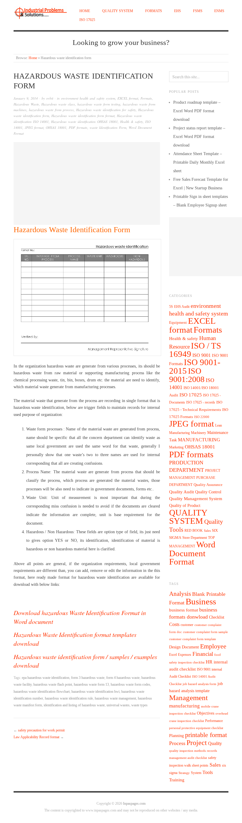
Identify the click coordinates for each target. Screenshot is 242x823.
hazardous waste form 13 (91, 685)
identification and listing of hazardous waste (74, 705)
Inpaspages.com (134, 804)
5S (171, 307)
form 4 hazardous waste (123, 678)
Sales (207, 530)
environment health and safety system (88, 98)
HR (209, 661)
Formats (153, 11)
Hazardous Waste (26, 104)
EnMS (219, 11)
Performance (214, 721)
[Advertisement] (87, 183)
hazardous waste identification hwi (95, 692)
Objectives (205, 713)
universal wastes (118, 705)
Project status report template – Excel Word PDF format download (199, 136)
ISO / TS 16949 (195, 350)
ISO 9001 (201, 355)
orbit (49, 98)
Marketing (176, 447)
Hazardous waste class (58, 104)
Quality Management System (195, 498)
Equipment (178, 323)
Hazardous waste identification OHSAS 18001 (84, 121)
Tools (207, 772)
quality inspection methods (187, 750)
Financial (202, 654)
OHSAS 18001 (56, 127)
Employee (213, 646)
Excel (173, 655)
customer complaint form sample (205, 632)
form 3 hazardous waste (87, 678)
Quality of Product (184, 505)
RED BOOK (193, 530)
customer (187, 625)
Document (190, 647)
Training (176, 780)
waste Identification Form (108, 127)
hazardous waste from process (51, 110)
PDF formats (78, 127)
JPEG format (34, 127)
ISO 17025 (87, 20)
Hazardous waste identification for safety (106, 110)
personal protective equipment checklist (196, 728)
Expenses (184, 655)
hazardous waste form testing (98, 104)
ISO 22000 (201, 417)
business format (183, 610)
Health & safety (131, 121)
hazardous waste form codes (130, 685)
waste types (139, 705)
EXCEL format (127, 98)
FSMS (197, 11)
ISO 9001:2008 (187, 375)
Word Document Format (192, 553)
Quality (215, 743)
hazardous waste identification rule (69, 698)
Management (188, 697)
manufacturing (184, 706)
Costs (174, 624)
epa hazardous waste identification (45, 678)
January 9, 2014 (26, 98)
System (196, 773)
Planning (176, 735)
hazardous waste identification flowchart (42, 692)
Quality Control (208, 491)
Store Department (194, 538)
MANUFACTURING (199, 439)
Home (84, 11)
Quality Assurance (208, 485)
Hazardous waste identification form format (83, 115)
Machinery (198, 433)
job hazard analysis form (199, 684)
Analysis (180, 593)
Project (197, 742)
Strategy (184, 773)
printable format (206, 735)
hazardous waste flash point (52, 685)
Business (201, 601)
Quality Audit (181, 491)
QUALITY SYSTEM (117, 11)
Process (177, 743)
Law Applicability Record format (36, 737)
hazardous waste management (115, 698)
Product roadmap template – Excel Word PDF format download (196, 111)
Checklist (216, 617)
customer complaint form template (192, 639)
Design (175, 647)
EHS (177, 11)
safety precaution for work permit (41, 730)
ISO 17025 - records (200, 402)
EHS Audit (181, 306)
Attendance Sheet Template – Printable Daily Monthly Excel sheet (199, 162)
